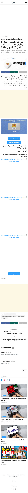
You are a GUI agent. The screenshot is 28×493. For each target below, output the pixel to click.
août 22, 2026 (4, 402)
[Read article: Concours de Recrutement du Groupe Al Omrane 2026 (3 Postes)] (14, 411)
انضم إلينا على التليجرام (14, 138)
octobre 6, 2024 (4, 55)
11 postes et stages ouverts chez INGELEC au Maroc (13, 440)
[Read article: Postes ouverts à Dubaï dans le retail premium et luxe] (14, 390)
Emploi (3, 395)
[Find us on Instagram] (4, 380)
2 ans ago (9, 352)
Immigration (5, 457)
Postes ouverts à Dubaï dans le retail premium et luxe (13, 399)
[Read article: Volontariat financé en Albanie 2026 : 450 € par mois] (14, 452)
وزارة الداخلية (4, 318)
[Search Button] (26, 2)
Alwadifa (6, 36)
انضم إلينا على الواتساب (14, 142)
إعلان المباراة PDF (14, 274)
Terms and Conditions (14, 476)
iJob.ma (14, 481)
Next (24, 370)
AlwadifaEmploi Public (10, 314)
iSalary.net (9, 475)
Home (2, 36)
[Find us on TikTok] (15, 489)
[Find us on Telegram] (1, 380)
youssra (3, 352)
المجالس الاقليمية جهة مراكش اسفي (9, 316)
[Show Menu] (2, 2)
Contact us (14, 475)
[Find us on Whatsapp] (7, 380)
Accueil (3, 475)
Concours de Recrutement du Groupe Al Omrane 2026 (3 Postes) (12, 420)
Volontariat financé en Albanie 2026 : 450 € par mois (13, 461)
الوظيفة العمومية (21, 316)
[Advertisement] (14, 21)
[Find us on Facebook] (9, 380)
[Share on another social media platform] (23, 72)
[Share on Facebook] (5, 72)
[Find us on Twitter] (13, 489)
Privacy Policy (21, 475)
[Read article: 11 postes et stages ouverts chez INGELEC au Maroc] (14, 431)
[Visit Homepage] (14, 2)
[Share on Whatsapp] (14, 72)
